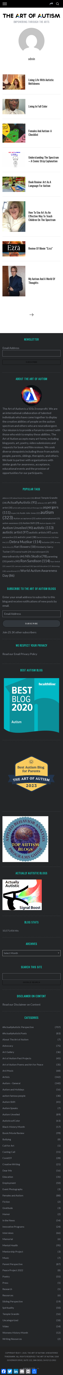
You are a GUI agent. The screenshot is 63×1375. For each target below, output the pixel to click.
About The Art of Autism (15, 1039)
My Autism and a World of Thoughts (41, 280)
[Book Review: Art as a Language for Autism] (13, 184)
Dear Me (7, 1170)
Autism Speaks (47, 523)
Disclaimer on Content (27, 1004)
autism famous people (13, 1095)
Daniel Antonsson (45, 537)
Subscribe (31, 624)
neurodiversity (13, 556)
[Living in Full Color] (13, 106)
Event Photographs (12, 1189)
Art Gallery (8, 1051)
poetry (13, 561)
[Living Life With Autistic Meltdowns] (13, 82)
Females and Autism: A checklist (40, 133)
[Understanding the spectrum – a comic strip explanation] (13, 159)
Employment (9, 1182)
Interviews (7, 1232)
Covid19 (6, 1157)
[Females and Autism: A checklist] (13, 133)
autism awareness (12, 523)
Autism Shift (31, 523)
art (52, 502)
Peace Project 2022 (12, 1270)
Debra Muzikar (25, 542)
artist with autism (21, 508)
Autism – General (11, 1083)
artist (7, 507)
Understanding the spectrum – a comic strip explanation (43, 159)
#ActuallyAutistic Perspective (18, 1027)
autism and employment (48, 518)
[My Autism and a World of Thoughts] (13, 281)
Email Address (10, 348)
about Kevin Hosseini (23, 498)
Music (5, 1257)
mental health (23, 552)
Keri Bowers (25, 546)
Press (5, 1282)
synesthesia (13, 571)
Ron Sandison (35, 561)
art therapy (36, 508)
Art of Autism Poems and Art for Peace (22, 1064)
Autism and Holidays (13, 1089)
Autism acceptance (24, 518)
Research (7, 1289)
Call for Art (8, 1145)
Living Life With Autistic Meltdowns (41, 81)
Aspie (15, 513)
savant (10, 566)
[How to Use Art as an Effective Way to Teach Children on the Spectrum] (13, 216)
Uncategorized (10, 1320)
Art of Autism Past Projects (16, 1058)
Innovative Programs (13, 1226)
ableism (7, 498)
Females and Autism (12, 1195)
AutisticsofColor (11, 1120)
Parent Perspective (12, 1264)
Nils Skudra (36, 556)
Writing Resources (12, 1338)
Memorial (7, 1239)
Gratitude (7, 1207)
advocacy (42, 503)
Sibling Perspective (12, 1301)
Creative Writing (11, 1164)
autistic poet (27, 537)
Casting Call (8, 1151)
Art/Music (7, 1070)
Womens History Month (15, 1332)
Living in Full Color (37, 106)
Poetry (6, 1276)
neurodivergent (40, 552)
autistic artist (15, 532)
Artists (6, 1076)
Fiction (6, 1201)
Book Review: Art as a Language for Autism (39, 184)
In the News (8, 1220)
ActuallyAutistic (22, 502)
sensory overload (24, 566)
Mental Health (10, 1245)
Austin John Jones (30, 513)
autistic (43, 527)
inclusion (48, 542)
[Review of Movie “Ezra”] (13, 248)
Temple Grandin (10, 1313)
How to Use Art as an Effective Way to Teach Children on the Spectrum (42, 216)
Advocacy (7, 1045)
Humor (6, 1214)
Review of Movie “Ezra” (40, 248)
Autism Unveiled (17, 528)
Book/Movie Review (13, 1133)
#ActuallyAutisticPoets (14, 1033)
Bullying (6, 1139)
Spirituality (8, 1307)
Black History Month (13, 1126)
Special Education (42, 566)
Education (7, 1176)
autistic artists (40, 532)
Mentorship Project (12, 1251)
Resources (7, 1295)
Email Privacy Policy (25, 654)
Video (5, 1326)
